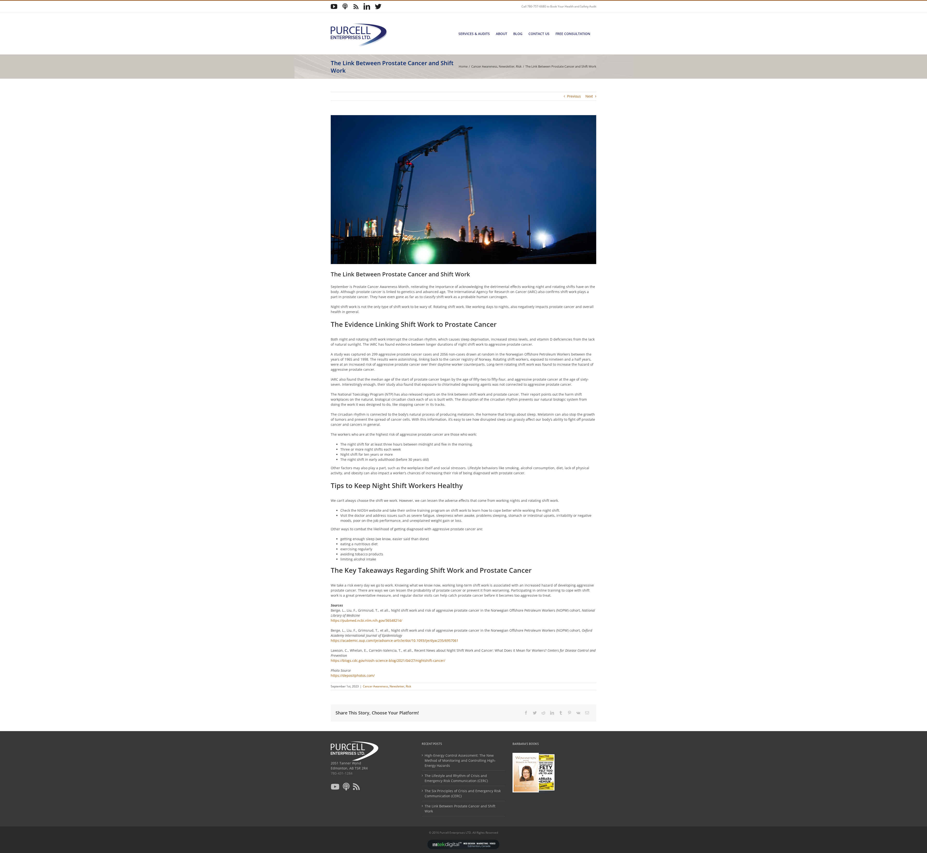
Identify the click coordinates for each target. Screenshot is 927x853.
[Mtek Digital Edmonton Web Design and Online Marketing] (463, 837)
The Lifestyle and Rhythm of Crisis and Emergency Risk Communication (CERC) (456, 778)
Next (589, 96)
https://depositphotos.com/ (353, 675)
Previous (574, 96)
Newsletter (397, 686)
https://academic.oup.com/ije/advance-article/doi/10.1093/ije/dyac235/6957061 (394, 640)
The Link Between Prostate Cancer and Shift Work (460, 808)
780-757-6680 (536, 6)
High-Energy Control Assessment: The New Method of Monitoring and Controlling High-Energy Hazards (460, 760)
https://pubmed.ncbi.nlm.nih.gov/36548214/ (366, 620)
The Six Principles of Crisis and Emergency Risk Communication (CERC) (463, 793)
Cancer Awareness (375, 686)
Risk (408, 686)
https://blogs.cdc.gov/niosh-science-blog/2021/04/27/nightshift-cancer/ (388, 660)
